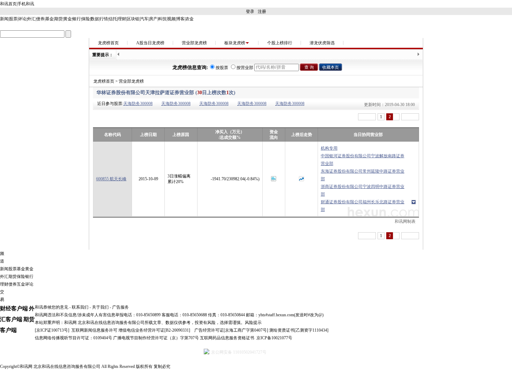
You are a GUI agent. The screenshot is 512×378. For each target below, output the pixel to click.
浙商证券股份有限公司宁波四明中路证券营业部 (362, 190)
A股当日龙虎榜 (150, 42)
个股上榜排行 (279, 42)
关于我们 (100, 307)
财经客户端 (14, 308)
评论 (22, 18)
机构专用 (329, 148)
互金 (21, 284)
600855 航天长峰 (111, 178)
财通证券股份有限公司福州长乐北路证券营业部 (362, 205)
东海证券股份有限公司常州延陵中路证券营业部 (362, 175)
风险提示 (253, 322)
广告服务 (120, 307)
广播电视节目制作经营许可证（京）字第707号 (156, 337)
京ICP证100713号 (52, 330)
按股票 (222, 67)
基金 (49, 18)
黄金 (67, 18)
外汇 (31, 18)
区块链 (133, 18)
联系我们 (80, 307)
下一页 (410, 117)
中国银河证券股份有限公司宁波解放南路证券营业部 (362, 159)
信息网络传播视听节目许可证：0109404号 (73, 337)
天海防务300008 (138, 103)
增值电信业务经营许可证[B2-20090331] (154, 330)
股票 (13, 18)
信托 (113, 18)
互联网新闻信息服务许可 (94, 330)
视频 (171, 18)
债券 (40, 18)
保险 (86, 18)
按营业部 (244, 67)
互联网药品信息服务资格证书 (227, 337)
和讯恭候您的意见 (51, 307)
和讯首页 (8, 3)
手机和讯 (25, 3)
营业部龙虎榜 (194, 42)
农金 (189, 18)
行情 (104, 18)
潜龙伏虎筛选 (322, 42)
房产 (153, 18)
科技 (162, 18)
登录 (250, 11)
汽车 (144, 18)
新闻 (4, 18)
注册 (262, 11)
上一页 (366, 117)
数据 (95, 18)
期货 (58, 18)
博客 (180, 18)
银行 (76, 18)
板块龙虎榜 (234, 42)
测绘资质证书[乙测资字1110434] (298, 330)
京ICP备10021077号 (274, 337)
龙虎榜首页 (108, 42)
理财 (122, 18)
